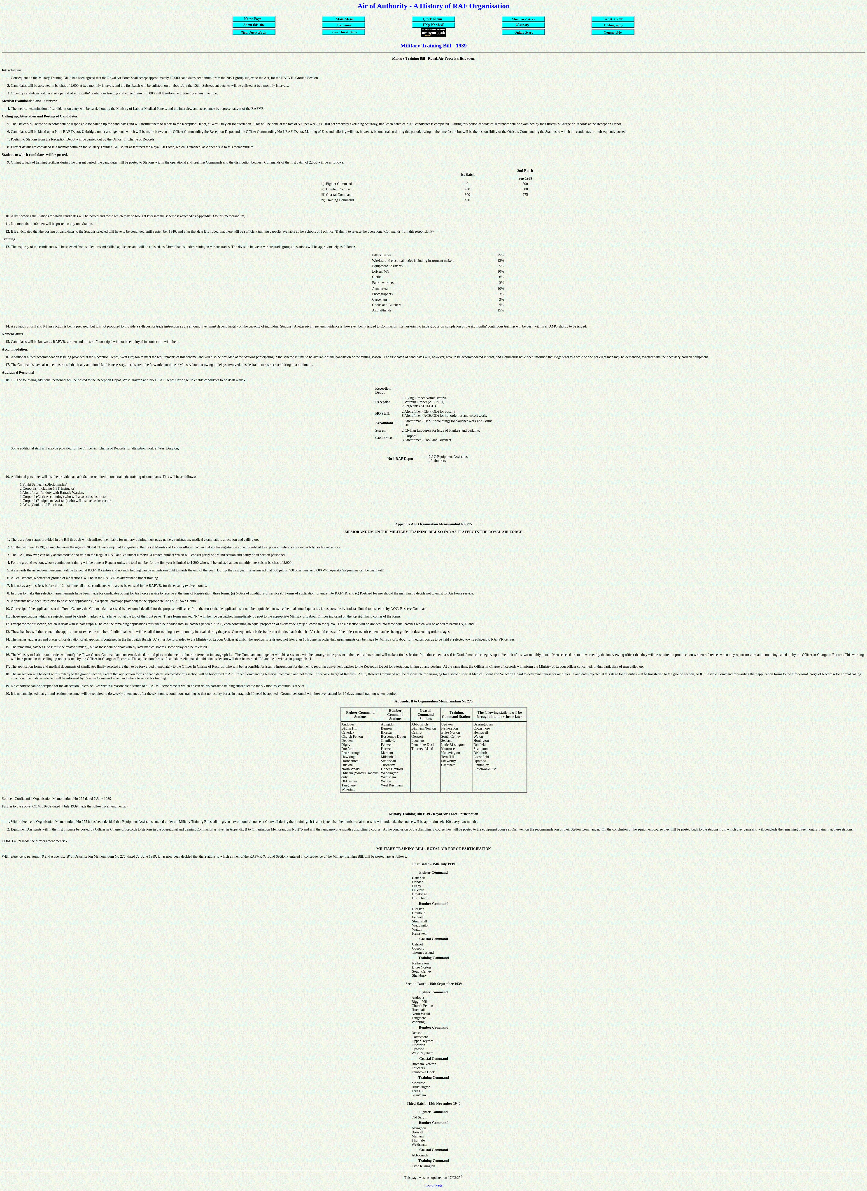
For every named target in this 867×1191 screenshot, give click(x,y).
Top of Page (433, 1185)
